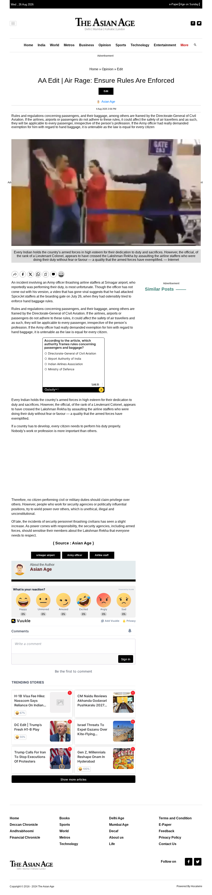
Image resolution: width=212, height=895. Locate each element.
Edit (106, 91)
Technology (140, 45)
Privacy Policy (170, 837)
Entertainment (165, 45)
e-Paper (173, 4)
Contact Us (167, 844)
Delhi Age (116, 818)
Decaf (113, 831)
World (54, 45)
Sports (121, 45)
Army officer (75, 555)
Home (28, 45)
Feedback (166, 831)
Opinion (105, 45)
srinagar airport (45, 555)
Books (64, 818)
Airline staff (102, 555)
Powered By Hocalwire (189, 886)
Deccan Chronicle (24, 824)
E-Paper (165, 824)
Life (112, 844)
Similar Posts (159, 289)
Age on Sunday (189, 4)
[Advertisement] (73, 465)
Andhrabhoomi (22, 831)
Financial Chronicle (25, 837)
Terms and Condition (175, 818)
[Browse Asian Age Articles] (19, 569)
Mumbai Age (119, 824)
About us (116, 837)
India (41, 45)
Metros (69, 45)
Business (86, 45)
